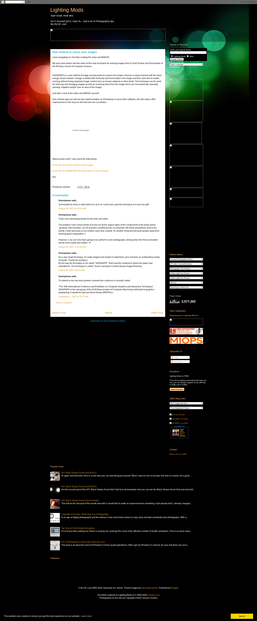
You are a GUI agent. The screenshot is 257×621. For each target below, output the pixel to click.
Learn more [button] (86, 616)
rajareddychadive (149, 588)
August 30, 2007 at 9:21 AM (71, 270)
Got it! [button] (242, 616)
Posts (175, 357)
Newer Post (59, 312)
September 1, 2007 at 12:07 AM (73, 296)
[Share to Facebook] (86, 187)
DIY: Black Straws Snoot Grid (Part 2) (79, 486)
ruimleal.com (154, 595)
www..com (180, 426)
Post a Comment (64, 303)
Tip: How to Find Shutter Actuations (78, 528)
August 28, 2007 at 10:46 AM (72, 247)
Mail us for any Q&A (178, 454)
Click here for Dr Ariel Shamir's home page (72, 165)
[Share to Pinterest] (88, 187)
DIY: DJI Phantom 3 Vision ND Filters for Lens (83, 542)
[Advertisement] (186, 230)
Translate (189, 67)
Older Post (157, 312)
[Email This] (78, 187)
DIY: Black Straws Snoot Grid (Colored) (80, 500)
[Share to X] (83, 187)
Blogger (174, 588)
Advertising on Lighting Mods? (184, 315)
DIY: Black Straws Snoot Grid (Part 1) (79, 473)
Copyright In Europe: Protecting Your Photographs (85, 514)
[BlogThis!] (81, 187)
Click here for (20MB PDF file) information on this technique (80, 171)
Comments (178, 361)
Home (108, 312)
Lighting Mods (66, 10)
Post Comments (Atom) (114, 321)
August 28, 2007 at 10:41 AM (72, 208)
